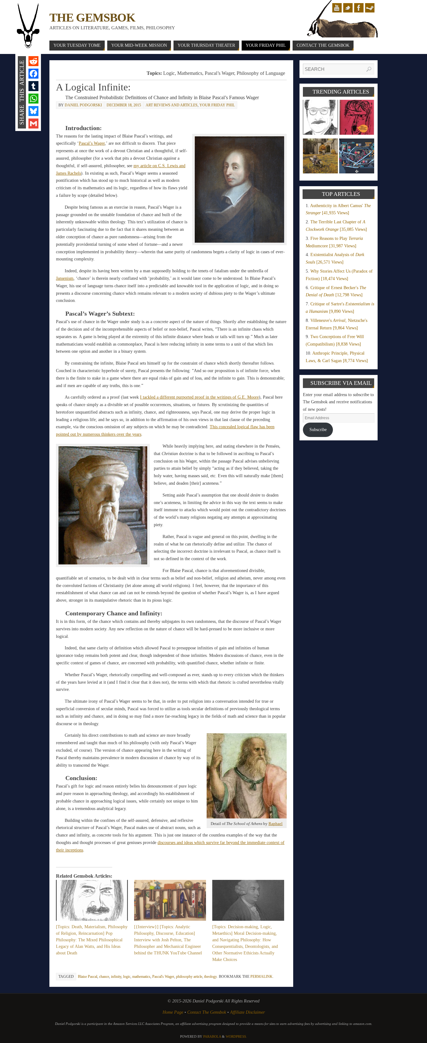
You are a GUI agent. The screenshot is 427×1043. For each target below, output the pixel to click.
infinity (116, 976)
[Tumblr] (33, 86)
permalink (261, 976)
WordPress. (236, 1036)
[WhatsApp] (33, 98)
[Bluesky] (33, 111)
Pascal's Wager (163, 976)
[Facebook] (33, 73)
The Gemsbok (92, 17)
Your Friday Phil (217, 105)
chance (104, 976)
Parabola (212, 1036)
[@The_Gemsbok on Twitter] (348, 7)
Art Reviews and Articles (172, 105)
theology (210, 976)
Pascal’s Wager (92, 143)
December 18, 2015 (124, 105)
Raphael (276, 823)
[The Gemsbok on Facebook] (359, 7)
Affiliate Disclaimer (247, 1012)
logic (126, 976)
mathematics (141, 976)
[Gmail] (33, 123)
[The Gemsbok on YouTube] (337, 7)
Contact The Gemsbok (206, 1012)
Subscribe (318, 429)
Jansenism (64, 278)
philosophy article (189, 976)
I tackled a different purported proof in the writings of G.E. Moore (199, 397)
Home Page (173, 1012)
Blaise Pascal (87, 976)
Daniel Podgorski (83, 105)
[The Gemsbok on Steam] (369, 7)
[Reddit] (33, 61)
